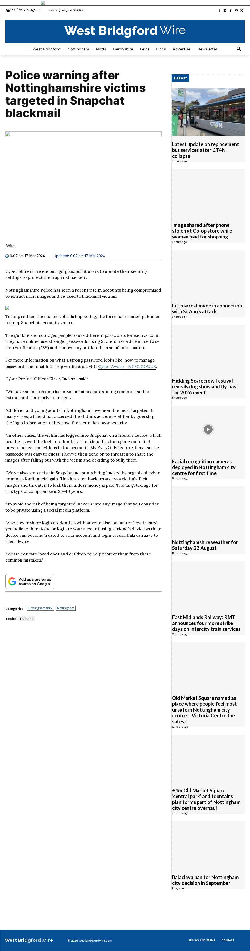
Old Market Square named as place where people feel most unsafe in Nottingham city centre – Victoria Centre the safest (204, 709)
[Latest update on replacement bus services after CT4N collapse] (208, 112)
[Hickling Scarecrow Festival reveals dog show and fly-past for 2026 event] (208, 348)
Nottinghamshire (40, 608)
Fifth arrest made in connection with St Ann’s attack (207, 308)
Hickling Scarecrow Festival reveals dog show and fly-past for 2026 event (205, 386)
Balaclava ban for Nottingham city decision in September (205, 880)
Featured (26, 618)
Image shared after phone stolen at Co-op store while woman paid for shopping (202, 230)
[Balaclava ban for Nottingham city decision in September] (208, 845)
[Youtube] (236, 11)
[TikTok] (219, 11)
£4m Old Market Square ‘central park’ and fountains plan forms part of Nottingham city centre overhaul (206, 799)
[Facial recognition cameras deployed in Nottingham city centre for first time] (208, 429)
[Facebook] (231, 11)
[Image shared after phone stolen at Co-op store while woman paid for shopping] (208, 193)
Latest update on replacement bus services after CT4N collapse (205, 150)
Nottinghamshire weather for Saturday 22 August (205, 545)
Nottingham (65, 608)
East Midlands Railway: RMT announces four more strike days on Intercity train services (206, 623)
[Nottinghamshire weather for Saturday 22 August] (208, 510)
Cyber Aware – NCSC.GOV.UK (127, 366)
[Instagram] (225, 11)
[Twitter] (242, 11)
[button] (239, 49)
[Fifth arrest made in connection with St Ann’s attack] (208, 273)
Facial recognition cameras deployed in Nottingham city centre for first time (204, 467)
